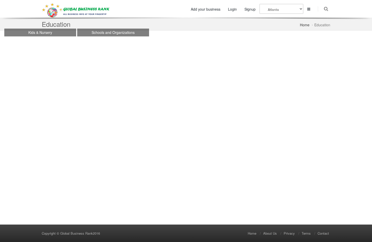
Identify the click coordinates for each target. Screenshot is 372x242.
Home (304, 24)
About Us (270, 233)
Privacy (289, 233)
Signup (250, 9)
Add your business (205, 9)
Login (232, 9)
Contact (323, 233)
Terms (306, 233)
